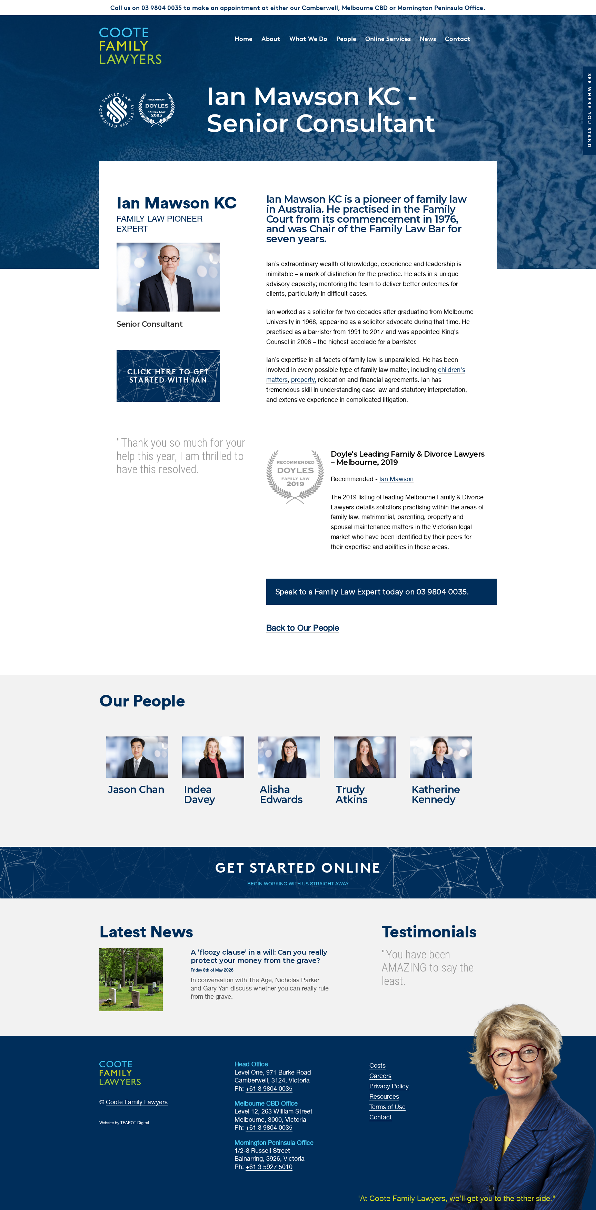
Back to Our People (302, 628)
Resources (384, 1097)
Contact (457, 38)
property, (303, 380)
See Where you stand (590, 110)
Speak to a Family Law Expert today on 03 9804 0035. (372, 592)
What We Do (308, 38)
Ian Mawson (396, 479)
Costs (377, 1066)
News (428, 38)
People (346, 38)
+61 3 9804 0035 (269, 1089)
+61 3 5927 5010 (269, 1167)
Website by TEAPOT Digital (124, 1123)
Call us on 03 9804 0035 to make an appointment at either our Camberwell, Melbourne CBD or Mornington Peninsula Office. (298, 7)
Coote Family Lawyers (137, 1102)
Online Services (388, 38)
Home (243, 38)
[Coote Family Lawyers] (145, 46)
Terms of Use (387, 1107)
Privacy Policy (389, 1087)
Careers (380, 1076)
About (270, 38)
